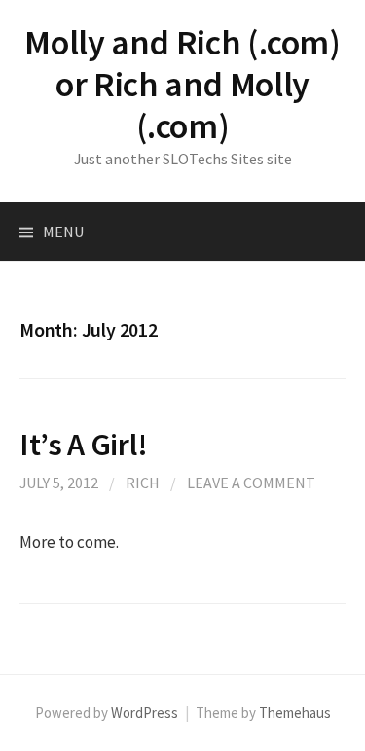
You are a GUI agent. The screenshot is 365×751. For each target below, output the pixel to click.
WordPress (144, 712)
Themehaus (295, 712)
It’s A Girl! (83, 444)
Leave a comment (251, 482)
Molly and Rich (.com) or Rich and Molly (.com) (182, 84)
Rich (143, 482)
